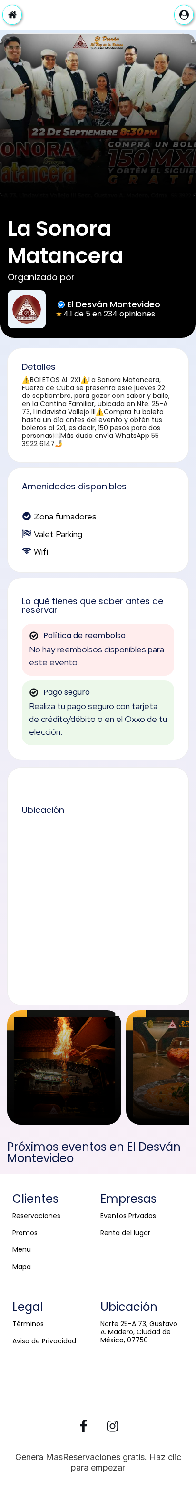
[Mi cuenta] (184, 15)
